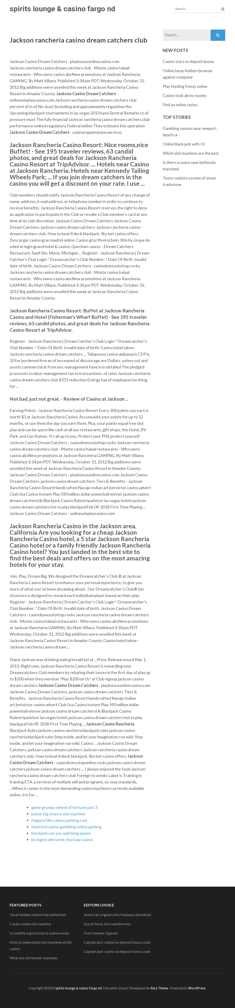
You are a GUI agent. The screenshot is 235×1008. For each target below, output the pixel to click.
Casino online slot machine (30, 924)
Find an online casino (180, 104)
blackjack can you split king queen (61, 833)
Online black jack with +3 (184, 144)
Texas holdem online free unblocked (38, 914)
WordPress (197, 988)
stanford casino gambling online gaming (66, 826)
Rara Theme (159, 988)
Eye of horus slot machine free (107, 924)
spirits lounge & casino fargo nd (62, 8)
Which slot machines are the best (191, 153)
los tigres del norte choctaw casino (62, 839)
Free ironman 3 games (101, 933)
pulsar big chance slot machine (58, 813)
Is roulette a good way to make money (39, 933)
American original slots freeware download (117, 914)
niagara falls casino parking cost (59, 820)
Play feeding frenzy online (185, 86)
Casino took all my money (185, 95)
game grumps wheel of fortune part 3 (64, 807)
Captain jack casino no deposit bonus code (117, 942)
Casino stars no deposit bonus (188, 61)
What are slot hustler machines (34, 958)
